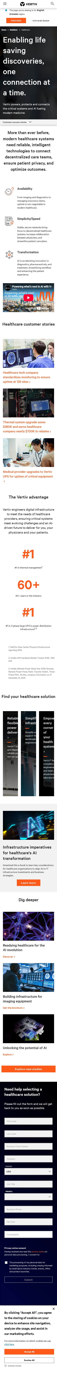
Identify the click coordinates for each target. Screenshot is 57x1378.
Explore (7, 1054)
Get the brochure (13, 1007)
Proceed (16, 20)
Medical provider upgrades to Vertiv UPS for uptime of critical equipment (28, 473)
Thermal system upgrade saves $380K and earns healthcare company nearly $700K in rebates (26, 426)
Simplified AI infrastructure (35, 720)
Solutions (14, 30)
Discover (8, 956)
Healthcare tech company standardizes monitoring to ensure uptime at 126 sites (26, 377)
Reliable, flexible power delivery (13, 725)
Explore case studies (28, 1069)
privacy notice (38, 1251)
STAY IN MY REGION (41, 20)
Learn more (28, 882)
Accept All (29, 1351)
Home (3, 30)
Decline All (29, 1360)
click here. (9, 1344)
